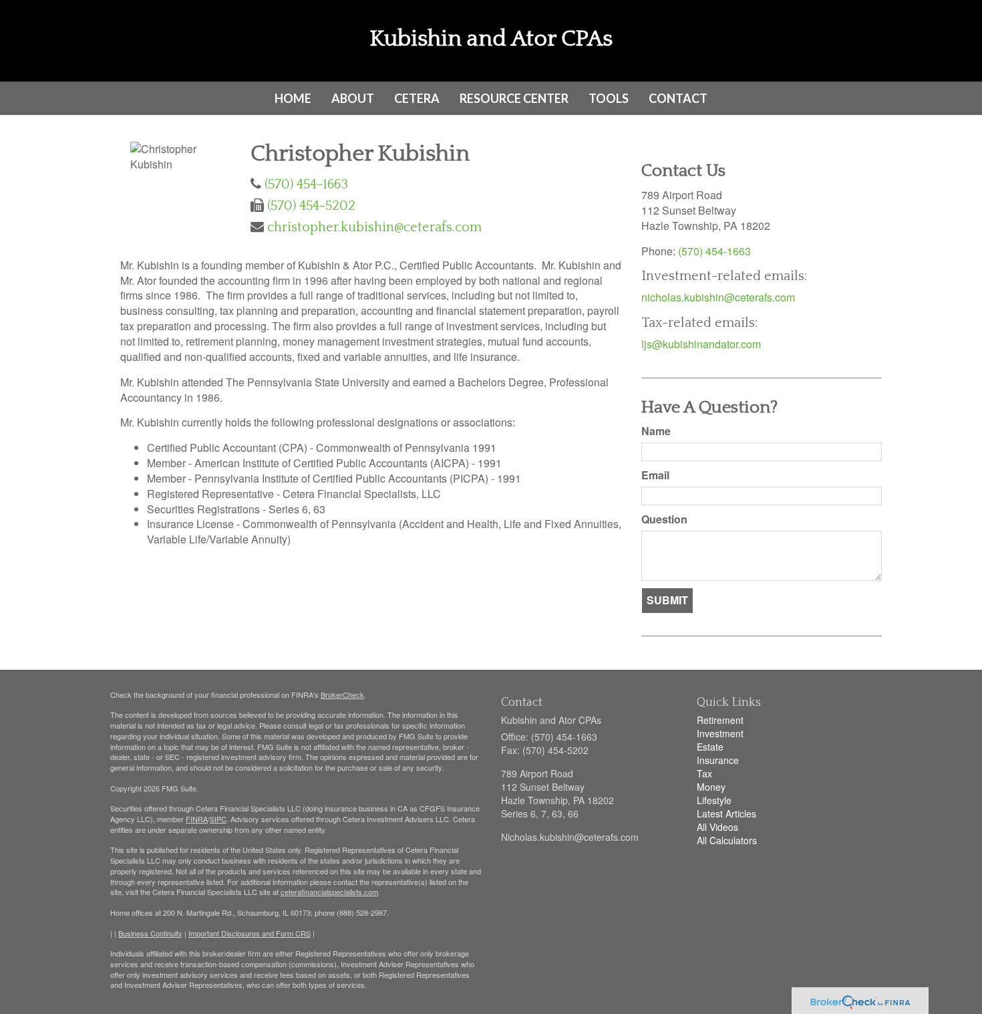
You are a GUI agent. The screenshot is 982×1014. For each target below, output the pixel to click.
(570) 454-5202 (311, 206)
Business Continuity (150, 933)
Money (711, 786)
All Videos (717, 827)
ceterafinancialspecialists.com (329, 891)
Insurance (718, 760)
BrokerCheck (342, 694)
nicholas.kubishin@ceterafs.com (718, 297)
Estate (710, 746)
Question (664, 519)
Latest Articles (726, 813)
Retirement (720, 720)
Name (656, 431)
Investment (720, 733)
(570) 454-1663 (306, 184)
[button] (352, 98)
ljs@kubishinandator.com (701, 344)
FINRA (197, 818)
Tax (704, 773)
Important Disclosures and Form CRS (249, 933)
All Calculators (727, 840)
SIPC (218, 818)
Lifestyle (714, 800)
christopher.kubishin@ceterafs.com (374, 227)
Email (655, 475)
